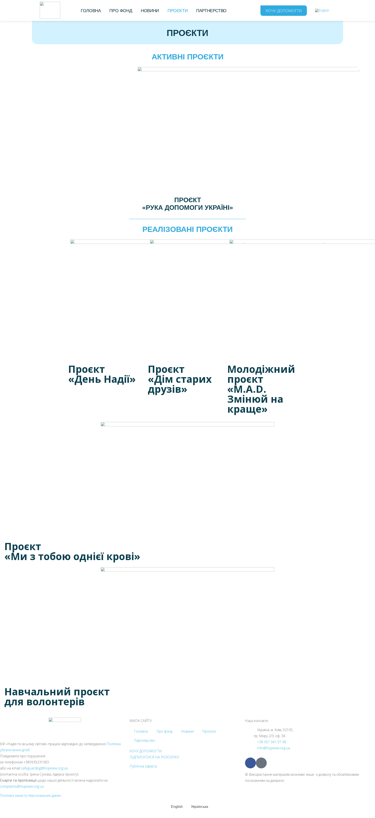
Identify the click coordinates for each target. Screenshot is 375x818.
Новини (150, 10)
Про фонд (120, 10)
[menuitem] (322, 10)
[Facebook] (250, 763)
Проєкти (178, 10)
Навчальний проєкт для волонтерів (57, 696)
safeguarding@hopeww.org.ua (44, 768)
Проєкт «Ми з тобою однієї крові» (72, 551)
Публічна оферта (143, 766)
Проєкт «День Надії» (102, 374)
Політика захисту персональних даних (30, 795)
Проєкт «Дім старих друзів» (180, 379)
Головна (91, 10)
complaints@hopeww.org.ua (22, 786)
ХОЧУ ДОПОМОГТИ (146, 751)
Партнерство (211, 10)
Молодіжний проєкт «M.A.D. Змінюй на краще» (261, 389)
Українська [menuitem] (199, 806)
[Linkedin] (261, 763)
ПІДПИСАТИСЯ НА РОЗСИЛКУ (154, 757)
